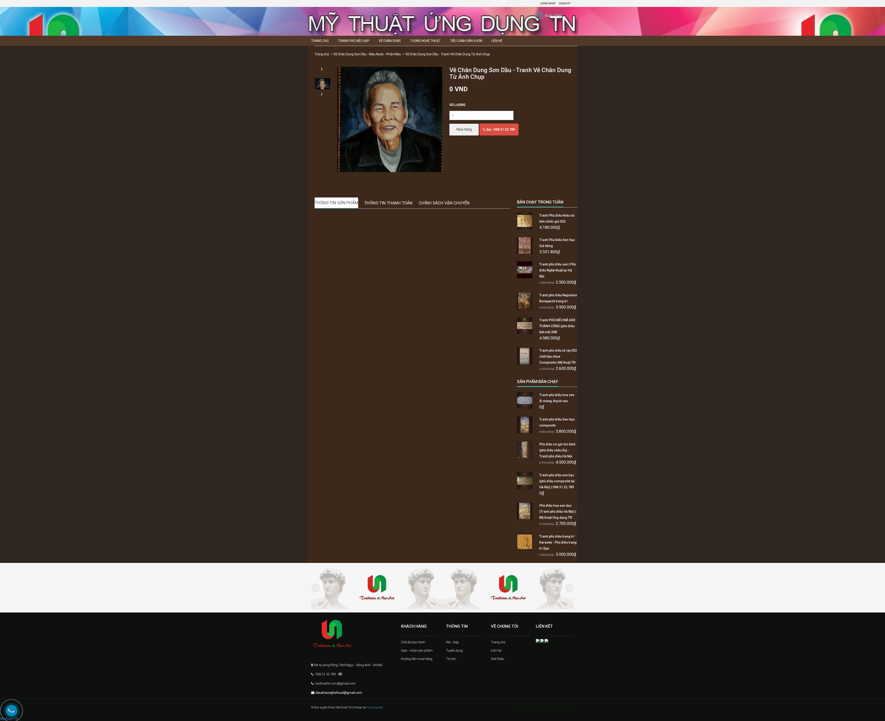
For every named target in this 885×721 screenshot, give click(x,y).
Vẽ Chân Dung (390, 41)
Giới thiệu (497, 659)
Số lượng (457, 105)
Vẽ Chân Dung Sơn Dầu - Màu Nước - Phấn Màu (367, 54)
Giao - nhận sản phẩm (417, 650)
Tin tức (451, 659)
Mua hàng (464, 129)
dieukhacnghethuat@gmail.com (339, 693)
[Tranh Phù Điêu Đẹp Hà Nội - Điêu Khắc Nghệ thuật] (352, 634)
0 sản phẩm (553, 16)
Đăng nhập (548, 3)
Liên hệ (496, 41)
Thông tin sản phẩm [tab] (336, 202)
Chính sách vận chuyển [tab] (444, 202)
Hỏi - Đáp (452, 642)
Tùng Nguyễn (375, 707)
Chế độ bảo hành (413, 642)
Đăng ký (564, 3)
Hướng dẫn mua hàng (416, 659)
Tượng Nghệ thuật (425, 41)
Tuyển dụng (454, 650)
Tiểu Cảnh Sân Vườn (466, 41)
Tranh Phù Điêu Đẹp (353, 41)
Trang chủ (320, 41)
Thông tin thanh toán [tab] (388, 202)
